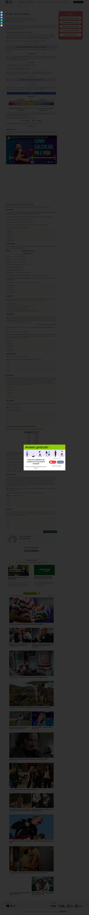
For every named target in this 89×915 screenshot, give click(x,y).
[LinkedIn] (1, 22)
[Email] (1, 25)
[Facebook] (1, 17)
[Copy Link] (1, 12)
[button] (60, 462)
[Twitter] (1, 15)
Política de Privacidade (56, 466)
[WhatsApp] (1, 20)
